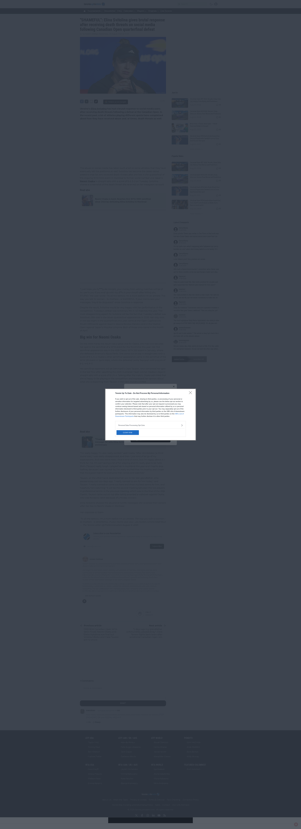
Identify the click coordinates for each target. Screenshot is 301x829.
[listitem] (150, 425)
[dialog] (150, 414)
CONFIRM (127, 432)
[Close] (191, 393)
